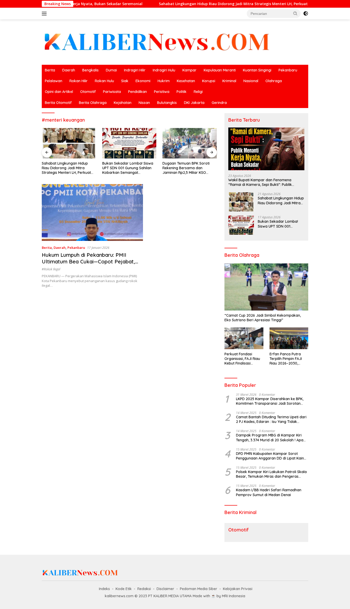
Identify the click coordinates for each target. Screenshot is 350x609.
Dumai (111, 70)
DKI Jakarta (194, 102)
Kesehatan (186, 81)
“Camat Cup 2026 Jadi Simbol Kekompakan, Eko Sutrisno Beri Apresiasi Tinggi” (262, 317)
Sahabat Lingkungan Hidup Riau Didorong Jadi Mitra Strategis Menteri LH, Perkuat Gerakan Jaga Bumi (225, 4)
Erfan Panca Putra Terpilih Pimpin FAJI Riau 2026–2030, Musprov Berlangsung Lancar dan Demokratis (288, 359)
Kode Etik (124, 588)
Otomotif (88, 91)
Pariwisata (112, 91)
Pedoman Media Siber (198, 588)
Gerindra (219, 102)
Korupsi (208, 81)
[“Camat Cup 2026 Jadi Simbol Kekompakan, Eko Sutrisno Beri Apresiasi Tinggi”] (266, 287)
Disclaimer (165, 588)
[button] (295, 13)
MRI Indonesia (233, 596)
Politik (182, 91)
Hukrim (164, 81)
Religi (198, 91)
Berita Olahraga (93, 102)
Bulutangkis (167, 102)
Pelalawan (53, 81)
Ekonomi (143, 81)
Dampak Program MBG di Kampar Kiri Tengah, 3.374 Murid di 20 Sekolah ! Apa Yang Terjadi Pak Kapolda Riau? (269, 437)
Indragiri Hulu (164, 70)
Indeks (104, 588)
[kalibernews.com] (157, 41)
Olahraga (273, 81)
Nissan (144, 102)
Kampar (189, 70)
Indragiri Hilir (135, 70)
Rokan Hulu (104, 81)
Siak (124, 81)
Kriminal (229, 81)
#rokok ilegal (51, 269)
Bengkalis (90, 70)
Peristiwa (161, 91)
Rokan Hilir (78, 81)
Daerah (68, 70)
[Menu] (45, 13)
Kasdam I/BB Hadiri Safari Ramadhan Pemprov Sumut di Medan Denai (268, 492)
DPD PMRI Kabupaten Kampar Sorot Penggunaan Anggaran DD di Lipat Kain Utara (270, 456)
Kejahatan (122, 102)
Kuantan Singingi (257, 70)
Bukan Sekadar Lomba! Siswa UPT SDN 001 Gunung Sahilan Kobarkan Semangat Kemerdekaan (127, 168)
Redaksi (144, 588)
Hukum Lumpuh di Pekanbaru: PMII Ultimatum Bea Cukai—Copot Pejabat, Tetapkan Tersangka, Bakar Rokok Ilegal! (88, 265)
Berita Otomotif (58, 102)
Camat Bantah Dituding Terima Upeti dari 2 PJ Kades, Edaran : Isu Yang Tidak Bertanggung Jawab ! (271, 419)
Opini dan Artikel (59, 91)
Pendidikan (137, 91)
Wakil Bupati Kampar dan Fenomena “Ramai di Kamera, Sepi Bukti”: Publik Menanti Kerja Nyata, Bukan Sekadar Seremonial (260, 182)
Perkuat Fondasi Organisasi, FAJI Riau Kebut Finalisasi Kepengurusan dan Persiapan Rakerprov (242, 359)
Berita (50, 70)
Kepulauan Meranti (220, 70)
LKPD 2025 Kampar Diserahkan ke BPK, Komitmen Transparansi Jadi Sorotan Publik (269, 401)
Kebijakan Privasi (237, 588)
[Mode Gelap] (305, 13)
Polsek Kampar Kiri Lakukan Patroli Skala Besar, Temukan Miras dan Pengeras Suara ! (271, 474)
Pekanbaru (288, 70)
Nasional (250, 81)
